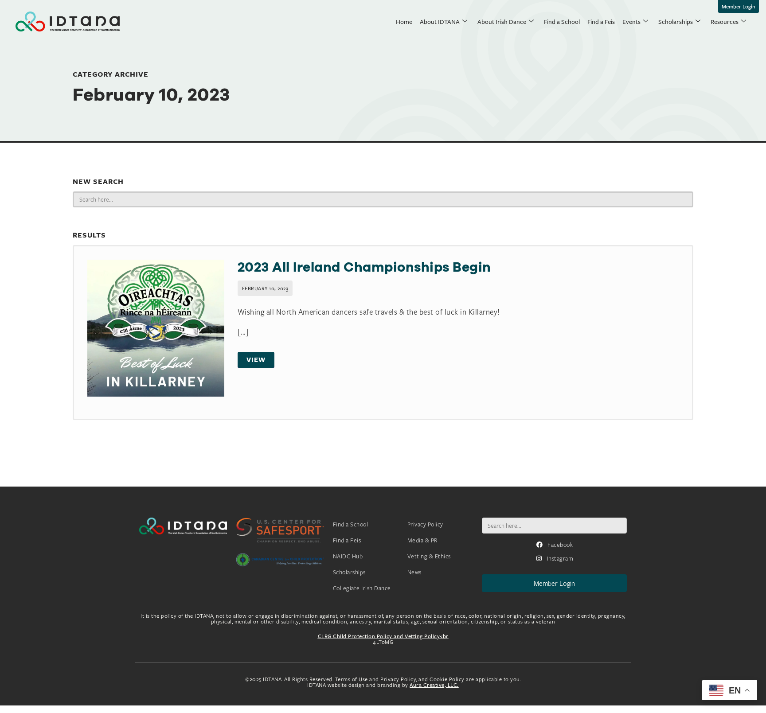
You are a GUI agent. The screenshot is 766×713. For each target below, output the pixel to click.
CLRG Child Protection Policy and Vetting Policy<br (383, 636)
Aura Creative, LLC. (434, 685)
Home (404, 21)
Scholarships (675, 21)
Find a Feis (601, 21)
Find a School (562, 21)
